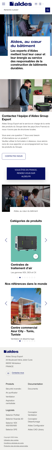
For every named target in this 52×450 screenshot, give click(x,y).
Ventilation (10, 397)
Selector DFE (11, 430)
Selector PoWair (13, 415)
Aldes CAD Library (36, 430)
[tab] (17, 277)
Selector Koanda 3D (14, 419)
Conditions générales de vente (14, 443)
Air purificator (11, 393)
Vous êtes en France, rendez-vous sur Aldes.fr (26, 173)
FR (48, 4)
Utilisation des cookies (11, 440)
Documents (33, 389)
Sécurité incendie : (14, 389)
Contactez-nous (14, 156)
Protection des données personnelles (16, 446)
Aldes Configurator (36, 426)
